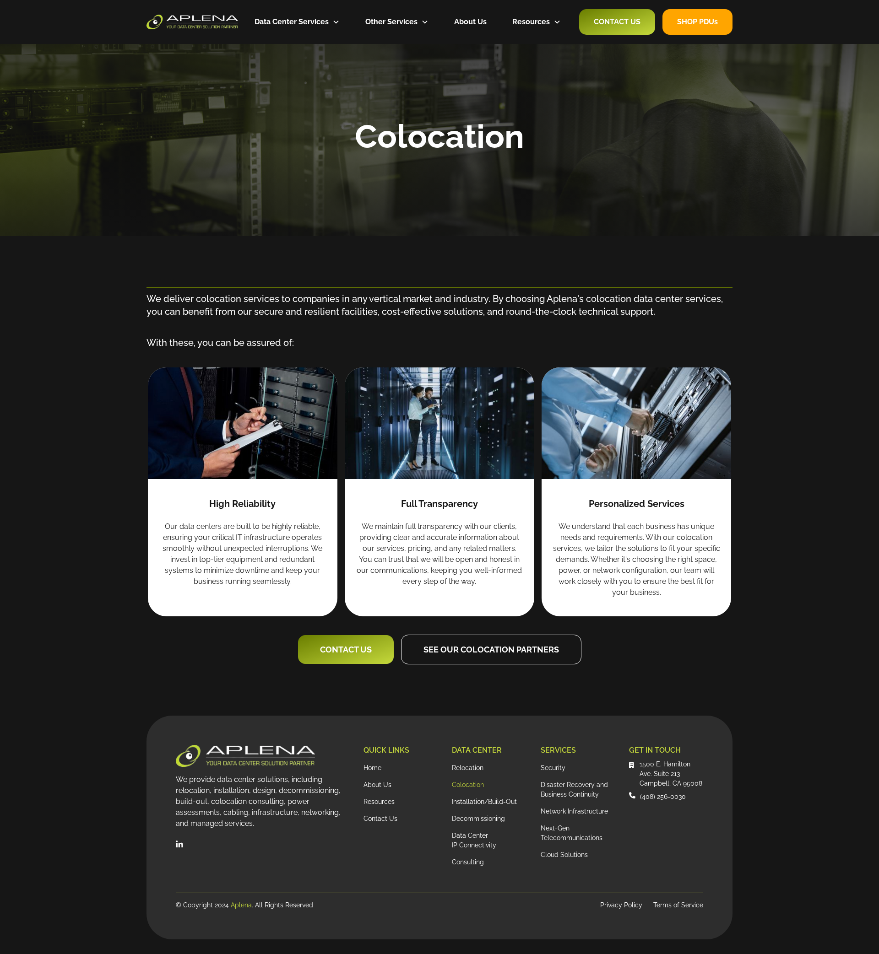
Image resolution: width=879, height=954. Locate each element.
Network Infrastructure (574, 811)
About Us (470, 21)
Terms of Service (678, 905)
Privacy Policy (621, 905)
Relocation (467, 767)
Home (372, 767)
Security (553, 767)
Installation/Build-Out (484, 801)
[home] (192, 22)
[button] (297, 22)
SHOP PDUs (697, 21)
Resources (379, 801)
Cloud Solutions (564, 854)
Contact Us (617, 21)
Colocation (468, 784)
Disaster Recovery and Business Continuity (574, 789)
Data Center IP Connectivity (474, 840)
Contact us (346, 649)
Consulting (468, 862)
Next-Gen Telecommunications (571, 833)
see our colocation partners (491, 649)
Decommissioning (478, 818)
